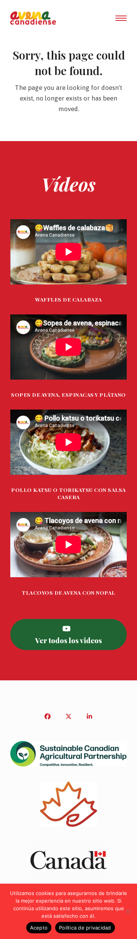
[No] (127, 911)
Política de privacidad (85, 928)
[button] (121, 18)
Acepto (39, 928)
